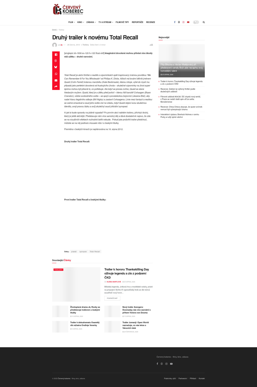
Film (70, 22)
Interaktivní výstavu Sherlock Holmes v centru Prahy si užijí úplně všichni (179, 115)
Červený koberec (64, 378)
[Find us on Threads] (179, 22)
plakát (74, 251)
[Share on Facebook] (56, 54)
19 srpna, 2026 (77, 316)
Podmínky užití (170, 378)
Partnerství (183, 378)
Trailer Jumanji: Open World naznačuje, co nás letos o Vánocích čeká (135, 325)
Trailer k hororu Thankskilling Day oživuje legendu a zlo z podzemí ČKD (126, 273)
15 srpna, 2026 (129, 316)
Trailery (61, 30)
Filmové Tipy (122, 22)
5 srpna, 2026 (76, 329)
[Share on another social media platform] (56, 87)
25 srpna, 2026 (129, 282)
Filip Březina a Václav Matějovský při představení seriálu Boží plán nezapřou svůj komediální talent (182, 67)
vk (61, 44)
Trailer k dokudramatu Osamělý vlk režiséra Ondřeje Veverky (84, 324)
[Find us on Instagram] (183, 22)
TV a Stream (105, 22)
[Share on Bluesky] (56, 67)
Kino (79, 22)
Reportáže (137, 22)
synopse (83, 251)
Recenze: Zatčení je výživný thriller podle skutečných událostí (177, 90)
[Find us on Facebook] (174, 22)
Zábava (90, 22)
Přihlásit (193, 378)
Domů (54, 30)
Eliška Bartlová (114, 282)
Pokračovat (113, 297)
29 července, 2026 (131, 332)
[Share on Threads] (56, 61)
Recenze (150, 22)
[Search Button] (204, 22)
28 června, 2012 (73, 44)
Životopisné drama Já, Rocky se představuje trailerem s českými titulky (85, 309)
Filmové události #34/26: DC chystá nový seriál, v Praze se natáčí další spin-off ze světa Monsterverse (180, 99)
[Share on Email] (56, 80)
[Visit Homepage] (68, 9)
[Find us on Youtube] (188, 22)
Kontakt (202, 378)
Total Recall (95, 251)
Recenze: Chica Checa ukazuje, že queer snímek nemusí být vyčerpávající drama (181, 108)
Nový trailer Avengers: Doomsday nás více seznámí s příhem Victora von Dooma (136, 309)
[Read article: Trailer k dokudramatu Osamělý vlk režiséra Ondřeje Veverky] (60, 327)
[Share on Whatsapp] (56, 74)
